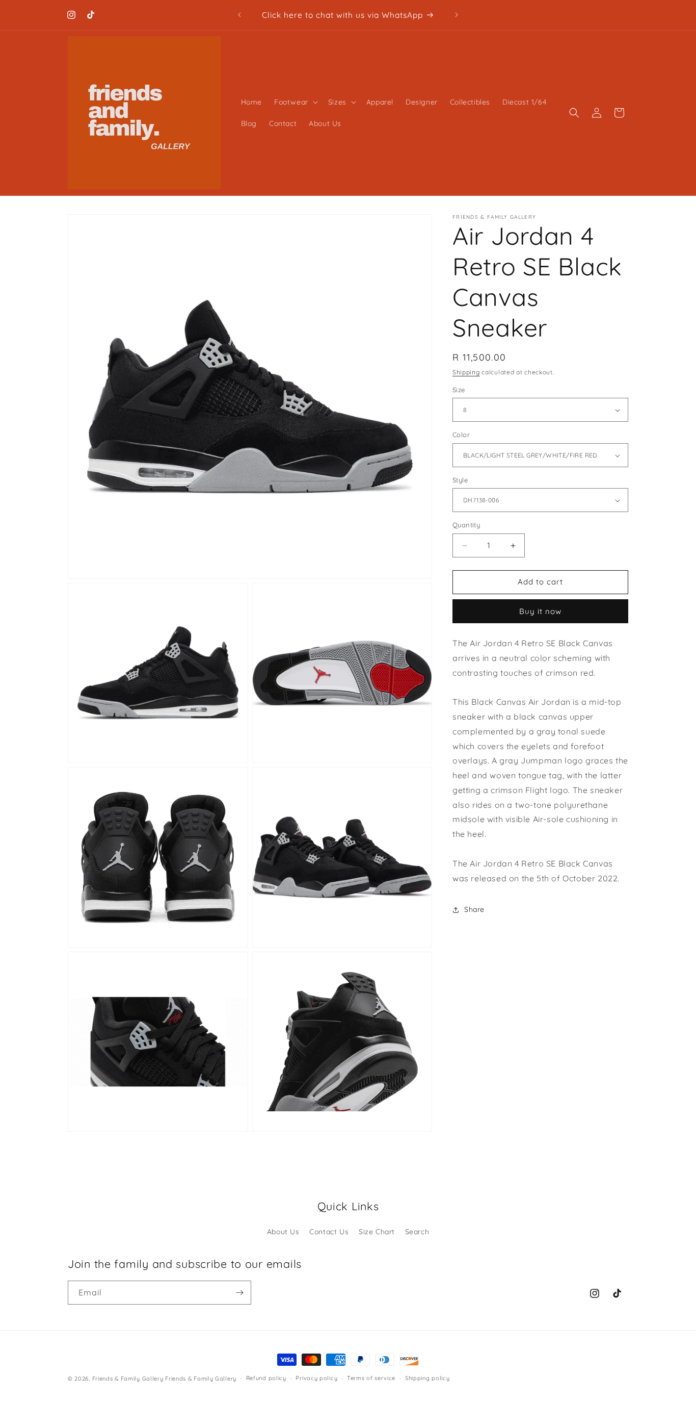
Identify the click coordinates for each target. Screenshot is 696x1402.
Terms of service (371, 1378)
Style (460, 480)
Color (461, 435)
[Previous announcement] (239, 14)
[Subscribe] (239, 1293)
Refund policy (266, 1378)
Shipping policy (427, 1378)
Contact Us (329, 1231)
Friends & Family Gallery (128, 1378)
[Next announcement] (456, 14)
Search (417, 1231)
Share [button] (474, 909)
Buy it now (540, 611)
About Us (283, 1231)
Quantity (466, 525)
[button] (295, 102)
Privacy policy (316, 1378)
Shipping (466, 372)
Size (458, 390)
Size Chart (377, 1231)
